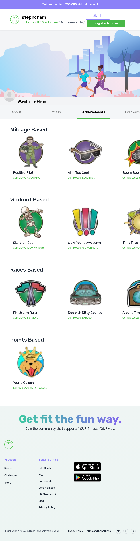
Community (46, 481)
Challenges (10, 475)
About (16, 112)
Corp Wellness (47, 487)
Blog (41, 501)
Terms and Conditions (98, 531)
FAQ (41, 474)
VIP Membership (48, 494)
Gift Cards (45, 468)
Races (8, 468)
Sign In (98, 15)
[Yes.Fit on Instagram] (133, 531)
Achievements (93, 112)
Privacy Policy (47, 507)
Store (7, 482)
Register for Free (106, 23)
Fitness (55, 112)
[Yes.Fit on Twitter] (118, 531)
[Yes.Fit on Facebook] (125, 531)
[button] (87, 466)
